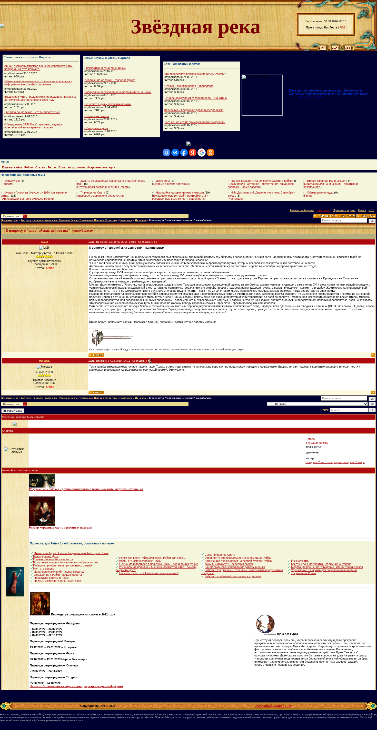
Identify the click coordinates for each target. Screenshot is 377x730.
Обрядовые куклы (96, 128)
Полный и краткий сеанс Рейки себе (57, 580)
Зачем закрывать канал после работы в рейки (261, 180)
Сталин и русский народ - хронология (188, 85)
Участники (323, 210)
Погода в (317, 442)
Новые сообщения (302, 210)
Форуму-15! (12, 180)
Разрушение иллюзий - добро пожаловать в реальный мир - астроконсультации (86, 489)
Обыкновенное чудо (320, 192)
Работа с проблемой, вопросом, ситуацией (233, 576)
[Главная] (323, 50)
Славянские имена (96, 116)
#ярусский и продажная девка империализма (193, 109)
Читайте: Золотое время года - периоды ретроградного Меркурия (76, 686)
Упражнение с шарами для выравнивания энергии (324, 570)
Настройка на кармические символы (180, 192)
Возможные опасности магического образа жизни (65, 562)
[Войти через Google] (201, 152)
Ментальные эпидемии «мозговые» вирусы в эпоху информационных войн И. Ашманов (38, 83)
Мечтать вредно (43, 568)
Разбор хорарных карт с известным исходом (60, 527)
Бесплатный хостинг (269, 705)
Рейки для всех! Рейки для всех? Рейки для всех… (152, 557)
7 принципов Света (92, 192)
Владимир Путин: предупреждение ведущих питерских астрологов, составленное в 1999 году (40, 98)
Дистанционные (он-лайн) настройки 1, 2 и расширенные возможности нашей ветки (180, 197)
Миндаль (44, 360)
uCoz (288, 705)
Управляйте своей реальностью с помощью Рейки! (238, 557)
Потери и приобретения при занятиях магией (62, 565)
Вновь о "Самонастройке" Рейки (140, 560)
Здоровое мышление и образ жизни (100, 195)
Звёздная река (9, 220)
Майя (44, 241)
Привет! (7, 183)
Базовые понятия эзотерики (171, 183)
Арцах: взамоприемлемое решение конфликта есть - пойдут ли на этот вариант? (39, 67)
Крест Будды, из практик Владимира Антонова (321, 563)
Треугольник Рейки (303, 573)
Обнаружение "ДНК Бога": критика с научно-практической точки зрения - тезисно (33, 126)
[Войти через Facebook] (184, 152)
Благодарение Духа (45, 556)
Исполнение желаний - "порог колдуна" (109, 80)
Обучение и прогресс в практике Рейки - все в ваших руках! (158, 563)
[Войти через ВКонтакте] (175, 152)
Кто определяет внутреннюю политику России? (195, 73)
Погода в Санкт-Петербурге (323, 462)
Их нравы (140, 220)
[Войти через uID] (166, 152)
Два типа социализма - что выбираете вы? (32, 112)
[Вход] (348, 50)
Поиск (362, 210)
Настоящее (236, 198)
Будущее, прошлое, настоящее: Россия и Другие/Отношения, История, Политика (69, 220)
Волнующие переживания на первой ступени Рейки (117, 92)
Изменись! (163, 180)
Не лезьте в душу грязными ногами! (107, 104)
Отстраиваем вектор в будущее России (103, 186)
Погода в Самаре (353, 462)
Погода (310, 438)
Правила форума (344, 210)
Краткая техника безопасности (53, 559)
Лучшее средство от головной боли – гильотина (195, 97)
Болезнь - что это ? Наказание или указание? (148, 573)
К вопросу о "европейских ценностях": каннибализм (180, 220)
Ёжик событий (300, 560)
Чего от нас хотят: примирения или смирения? (194, 122)
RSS (342, 27)
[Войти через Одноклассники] (210, 152)
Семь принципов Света (220, 554)
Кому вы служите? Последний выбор (229, 563)
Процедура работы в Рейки (51, 577)
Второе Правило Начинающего (327, 180)
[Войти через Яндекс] (192, 152)
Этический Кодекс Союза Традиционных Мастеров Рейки (71, 553)
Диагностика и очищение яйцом (105, 67)
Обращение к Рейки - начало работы (58, 574)
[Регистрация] (335, 50)
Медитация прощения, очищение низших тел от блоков (327, 567)
